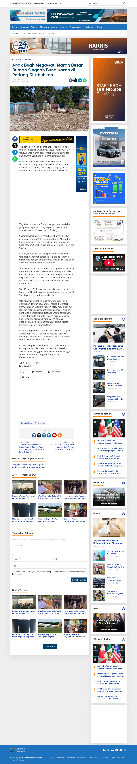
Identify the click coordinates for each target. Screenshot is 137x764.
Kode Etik (93, 758)
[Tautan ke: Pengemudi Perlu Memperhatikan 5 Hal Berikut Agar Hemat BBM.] (99, 400)
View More (50, 646)
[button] (124, 3)
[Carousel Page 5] (115, 503)
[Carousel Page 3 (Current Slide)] (109, 503)
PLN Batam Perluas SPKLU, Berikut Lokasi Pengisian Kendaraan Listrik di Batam (115, 358)
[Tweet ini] (75, 80)
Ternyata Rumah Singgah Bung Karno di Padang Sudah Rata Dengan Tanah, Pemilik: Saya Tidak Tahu (32, 447)
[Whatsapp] (85, 80)
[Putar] (97, 268)
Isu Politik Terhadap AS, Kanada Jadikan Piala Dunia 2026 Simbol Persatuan (109, 442)
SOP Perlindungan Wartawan (112, 758)
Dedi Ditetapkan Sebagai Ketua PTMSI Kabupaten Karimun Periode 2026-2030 (109, 457)
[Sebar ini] (71, 80)
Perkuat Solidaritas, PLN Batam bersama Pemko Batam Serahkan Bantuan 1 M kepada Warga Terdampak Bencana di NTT (115, 552)
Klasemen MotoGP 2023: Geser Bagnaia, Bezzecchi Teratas (115, 371)
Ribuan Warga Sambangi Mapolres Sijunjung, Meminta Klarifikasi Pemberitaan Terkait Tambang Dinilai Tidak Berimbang (23, 497)
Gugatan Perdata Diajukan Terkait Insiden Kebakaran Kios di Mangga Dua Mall (74, 520)
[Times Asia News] (28, 15)
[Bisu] (117, 268)
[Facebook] (34, 435)
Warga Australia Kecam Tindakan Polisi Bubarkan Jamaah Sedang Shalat (75, 497)
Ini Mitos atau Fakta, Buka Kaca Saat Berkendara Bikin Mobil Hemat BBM (115, 384)
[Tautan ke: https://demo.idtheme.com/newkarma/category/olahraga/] (123, 639)
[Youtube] (54, 435)
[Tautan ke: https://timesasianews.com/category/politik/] (123, 483)
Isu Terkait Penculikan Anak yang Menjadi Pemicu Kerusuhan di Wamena (62, 446)
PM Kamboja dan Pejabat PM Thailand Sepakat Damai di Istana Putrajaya (108, 622)
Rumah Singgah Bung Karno (33, 423)
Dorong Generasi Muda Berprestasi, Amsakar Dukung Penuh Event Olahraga (110, 472)
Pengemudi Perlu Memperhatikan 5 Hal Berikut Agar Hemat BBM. (114, 397)
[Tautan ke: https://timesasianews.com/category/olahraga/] (123, 414)
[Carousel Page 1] (102, 503)
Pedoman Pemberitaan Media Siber (70, 758)
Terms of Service (17, 760)
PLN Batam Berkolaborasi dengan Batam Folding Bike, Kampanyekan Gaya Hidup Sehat (110, 464)
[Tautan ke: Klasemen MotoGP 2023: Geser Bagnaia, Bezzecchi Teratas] (99, 374)
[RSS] (60, 435)
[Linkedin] (49, 435)
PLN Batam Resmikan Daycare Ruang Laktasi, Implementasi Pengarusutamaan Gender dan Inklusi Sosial (115, 592)
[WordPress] (44, 435)
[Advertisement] (46, 198)
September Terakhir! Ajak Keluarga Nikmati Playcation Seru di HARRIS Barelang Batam (108, 542)
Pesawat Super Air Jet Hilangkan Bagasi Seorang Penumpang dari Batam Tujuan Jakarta (49, 520)
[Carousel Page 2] (105, 503)
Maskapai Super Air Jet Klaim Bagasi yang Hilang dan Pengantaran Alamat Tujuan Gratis (23, 520)
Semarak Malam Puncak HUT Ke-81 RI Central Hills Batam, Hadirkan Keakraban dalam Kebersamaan (116, 565)
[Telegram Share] (80, 80)
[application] (109, 262)
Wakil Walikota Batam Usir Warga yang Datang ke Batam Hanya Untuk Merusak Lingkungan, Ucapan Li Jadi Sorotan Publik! (50, 497)
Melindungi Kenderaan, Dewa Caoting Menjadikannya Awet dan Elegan (108, 347)
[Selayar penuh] (121, 268)
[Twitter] (39, 435)
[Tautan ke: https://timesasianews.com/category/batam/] (123, 513)
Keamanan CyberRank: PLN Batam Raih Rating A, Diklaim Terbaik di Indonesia (115, 579)
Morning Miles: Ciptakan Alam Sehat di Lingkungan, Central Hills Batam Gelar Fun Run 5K (110, 449)
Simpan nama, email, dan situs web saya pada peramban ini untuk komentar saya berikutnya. (48, 572)
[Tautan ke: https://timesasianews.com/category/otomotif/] (123, 319)
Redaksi (49, 758)
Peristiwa (15, 81)
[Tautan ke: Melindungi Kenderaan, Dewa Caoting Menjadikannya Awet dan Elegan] (109, 333)
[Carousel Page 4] (112, 503)
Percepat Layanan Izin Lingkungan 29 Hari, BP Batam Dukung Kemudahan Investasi (107, 496)
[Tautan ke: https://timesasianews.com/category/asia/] (123, 608)
